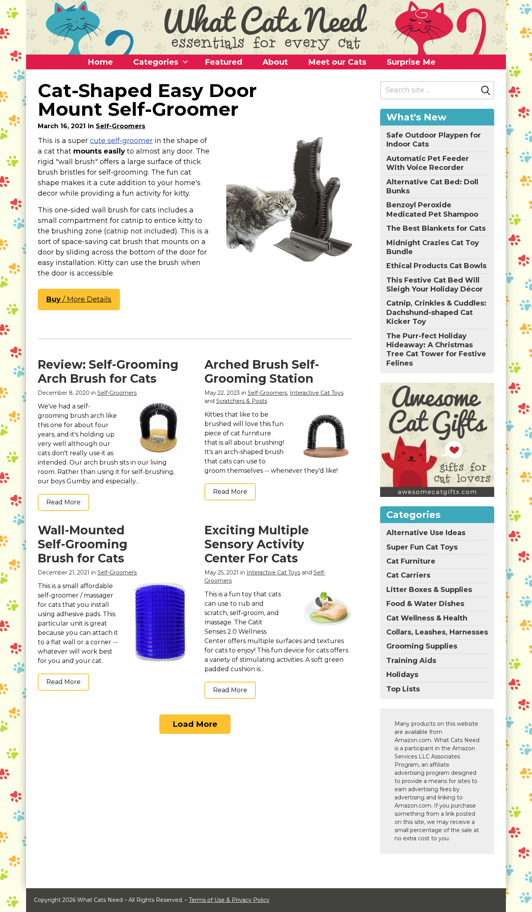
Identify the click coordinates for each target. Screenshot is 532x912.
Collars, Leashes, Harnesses (437, 632)
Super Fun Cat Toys (422, 547)
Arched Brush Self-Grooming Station (261, 371)
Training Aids (411, 660)
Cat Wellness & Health (426, 618)
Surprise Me (411, 62)
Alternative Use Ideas (425, 532)
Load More (195, 724)
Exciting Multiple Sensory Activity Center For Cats (256, 544)
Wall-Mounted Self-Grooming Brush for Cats (82, 544)
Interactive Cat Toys (317, 392)
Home (100, 62)
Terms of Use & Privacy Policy (229, 899)
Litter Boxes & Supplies (429, 589)
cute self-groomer (121, 140)
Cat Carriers (408, 575)
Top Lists (403, 689)
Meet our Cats (337, 62)
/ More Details (78, 299)
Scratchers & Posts (241, 401)
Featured (223, 62)
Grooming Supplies (421, 646)
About (275, 62)
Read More (63, 502)
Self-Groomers (120, 126)
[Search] (485, 90)
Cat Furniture (410, 561)
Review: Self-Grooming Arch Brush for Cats (108, 371)
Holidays (402, 674)
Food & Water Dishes (425, 603)
